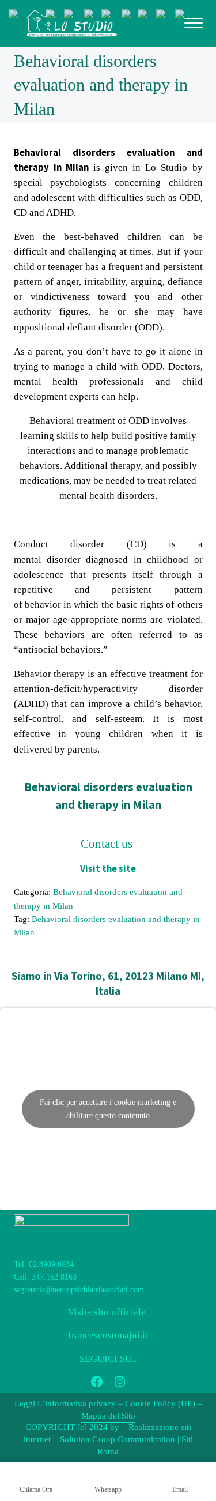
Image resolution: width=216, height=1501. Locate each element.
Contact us (108, 844)
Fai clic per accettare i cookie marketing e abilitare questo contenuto (108, 1109)
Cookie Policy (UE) (160, 1403)
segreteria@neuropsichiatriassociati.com (79, 1289)
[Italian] (130, 15)
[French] (92, 15)
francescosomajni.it (108, 1335)
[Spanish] (184, 15)
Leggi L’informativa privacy (65, 1403)
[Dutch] (55, 15)
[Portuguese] (147, 15)
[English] (74, 15)
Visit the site (108, 869)
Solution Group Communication (117, 1439)
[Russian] (165, 15)
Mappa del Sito (108, 1415)
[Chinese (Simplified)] (27, 15)
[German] (111, 15)
